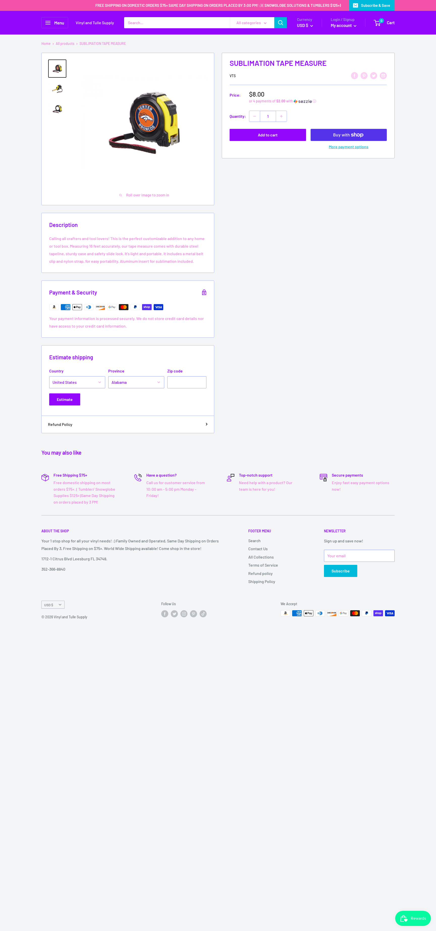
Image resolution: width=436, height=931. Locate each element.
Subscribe (341, 570)
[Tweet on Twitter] (373, 75)
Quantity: (238, 116)
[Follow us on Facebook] (164, 613)
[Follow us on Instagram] (183, 613)
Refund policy (260, 573)
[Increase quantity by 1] (281, 116)
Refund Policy (60, 424)
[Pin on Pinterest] (364, 75)
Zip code (175, 370)
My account (341, 25)
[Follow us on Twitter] (174, 613)
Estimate (65, 399)
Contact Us (258, 548)
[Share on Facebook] (354, 75)
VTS (233, 76)
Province (116, 370)
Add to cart (268, 134)
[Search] (280, 22)
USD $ (48, 605)
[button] (318, 101)
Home (46, 43)
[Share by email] (383, 75)
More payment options (348, 146)
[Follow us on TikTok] (203, 613)
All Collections (261, 557)
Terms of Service (263, 565)
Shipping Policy (261, 581)
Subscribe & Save (375, 5)
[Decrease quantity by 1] (254, 116)
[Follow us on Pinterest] (193, 613)
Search (254, 540)
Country (56, 370)
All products (65, 43)
